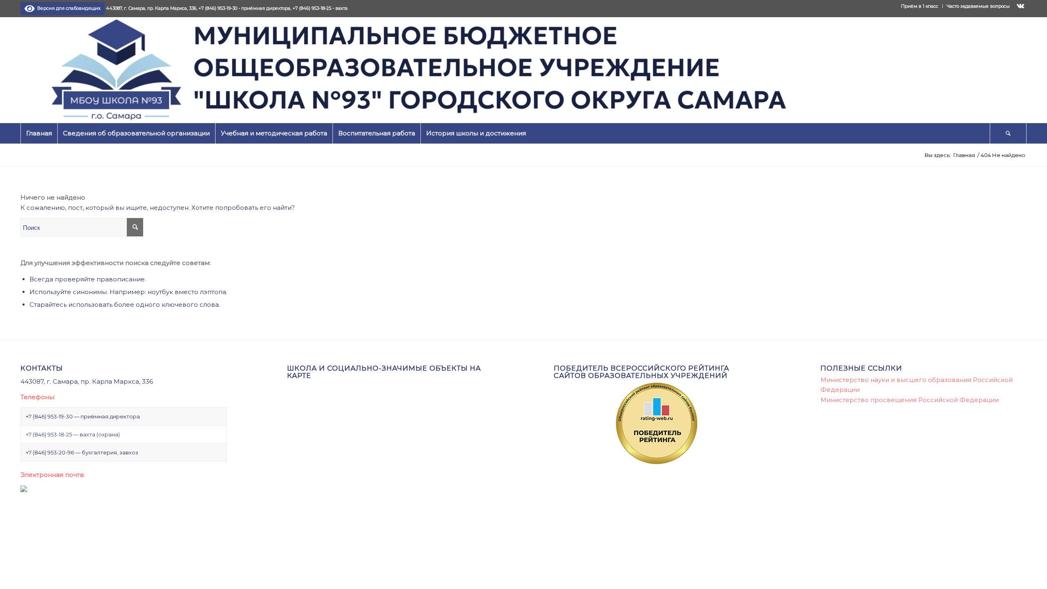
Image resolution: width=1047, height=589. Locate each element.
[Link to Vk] (1020, 6)
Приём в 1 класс (919, 6)
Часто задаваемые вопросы (978, 6)
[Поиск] (1008, 133)
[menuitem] (920, 6)
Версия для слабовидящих (68, 8)
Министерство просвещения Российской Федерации (909, 400)
